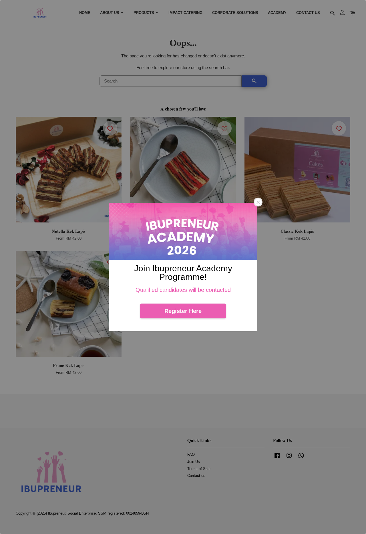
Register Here (183, 311)
